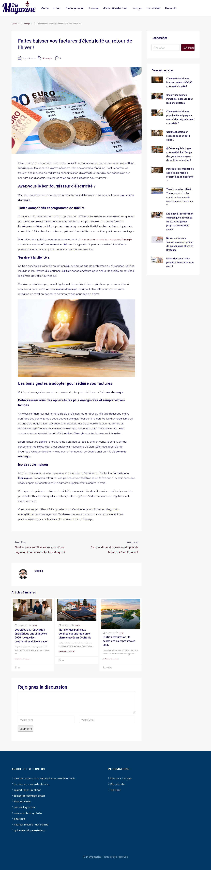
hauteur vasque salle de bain (31, 784)
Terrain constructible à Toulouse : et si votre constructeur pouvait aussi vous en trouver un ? (179, 197)
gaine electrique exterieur (29, 830)
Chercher (189, 47)
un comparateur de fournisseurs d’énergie (106, 239)
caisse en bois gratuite (28, 812)
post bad (19, 818)
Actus (45, 7)
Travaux (93, 7)
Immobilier (153, 7)
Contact (115, 789)
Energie (137, 7)
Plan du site (117, 784)
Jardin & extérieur (115, 7)
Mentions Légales (121, 778)
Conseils (170, 7)
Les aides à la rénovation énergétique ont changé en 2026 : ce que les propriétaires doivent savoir (179, 221)
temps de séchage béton (29, 795)
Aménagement (74, 7)
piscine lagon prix (24, 807)
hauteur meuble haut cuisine (31, 824)
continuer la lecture (22, 658)
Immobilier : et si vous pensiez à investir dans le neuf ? (180, 262)
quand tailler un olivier (27, 789)
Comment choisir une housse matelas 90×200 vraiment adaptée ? (179, 82)
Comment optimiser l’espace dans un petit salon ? (178, 136)
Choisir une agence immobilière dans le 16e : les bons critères (179, 99)
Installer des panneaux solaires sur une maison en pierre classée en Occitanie (75, 633)
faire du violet (22, 801)
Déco (57, 7)
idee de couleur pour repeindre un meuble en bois (44, 778)
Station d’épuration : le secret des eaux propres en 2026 (119, 641)
